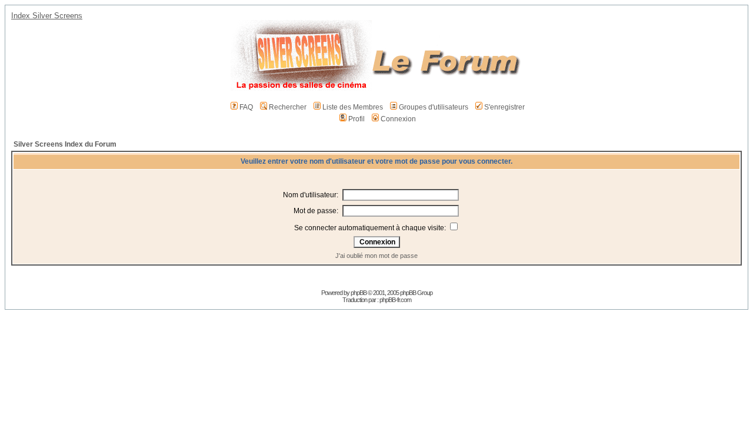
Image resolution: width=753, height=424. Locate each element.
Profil (356, 119)
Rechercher (287, 107)
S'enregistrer (504, 107)
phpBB (358, 292)
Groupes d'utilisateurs (433, 107)
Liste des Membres (352, 107)
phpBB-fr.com (395, 299)
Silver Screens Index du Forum (65, 144)
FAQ (246, 107)
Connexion (398, 119)
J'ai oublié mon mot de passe (376, 255)
